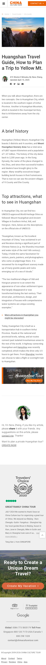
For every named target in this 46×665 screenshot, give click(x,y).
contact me (8, 435)
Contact (11, 658)
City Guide (28, 14)
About (3, 658)
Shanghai (30, 354)
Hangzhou (22, 347)
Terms (19, 658)
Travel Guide (16, 14)
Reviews (12, 662)
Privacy (4, 662)
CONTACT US (36, 3)
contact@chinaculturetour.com (23, 640)
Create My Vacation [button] (21, 586)
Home (7, 14)
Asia (25, 662)
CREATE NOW (9, 445)
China (19, 662)
